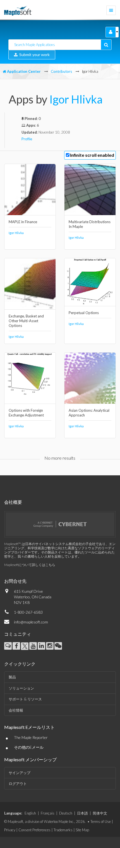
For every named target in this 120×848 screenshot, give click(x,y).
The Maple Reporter (31, 737)
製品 (12, 677)
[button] (110, 32)
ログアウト (18, 783)
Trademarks (63, 830)
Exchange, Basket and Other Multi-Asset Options (26, 321)
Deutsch (65, 813)
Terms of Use (100, 821)
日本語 (82, 813)
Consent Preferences (34, 830)
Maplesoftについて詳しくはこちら (29, 565)
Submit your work (34, 54)
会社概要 (13, 502)
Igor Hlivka (75, 99)
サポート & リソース (25, 699)
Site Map (82, 830)
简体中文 (100, 813)
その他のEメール (29, 747)
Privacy (9, 830)
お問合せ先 (15, 581)
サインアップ (19, 772)
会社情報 (16, 710)
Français (47, 813)
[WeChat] (58, 646)
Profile (26, 139)
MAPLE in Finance (23, 222)
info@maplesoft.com (31, 622)
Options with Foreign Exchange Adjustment (26, 412)
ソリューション (21, 688)
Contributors (61, 71)
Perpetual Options (84, 312)
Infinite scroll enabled (92, 155)
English (30, 813)
